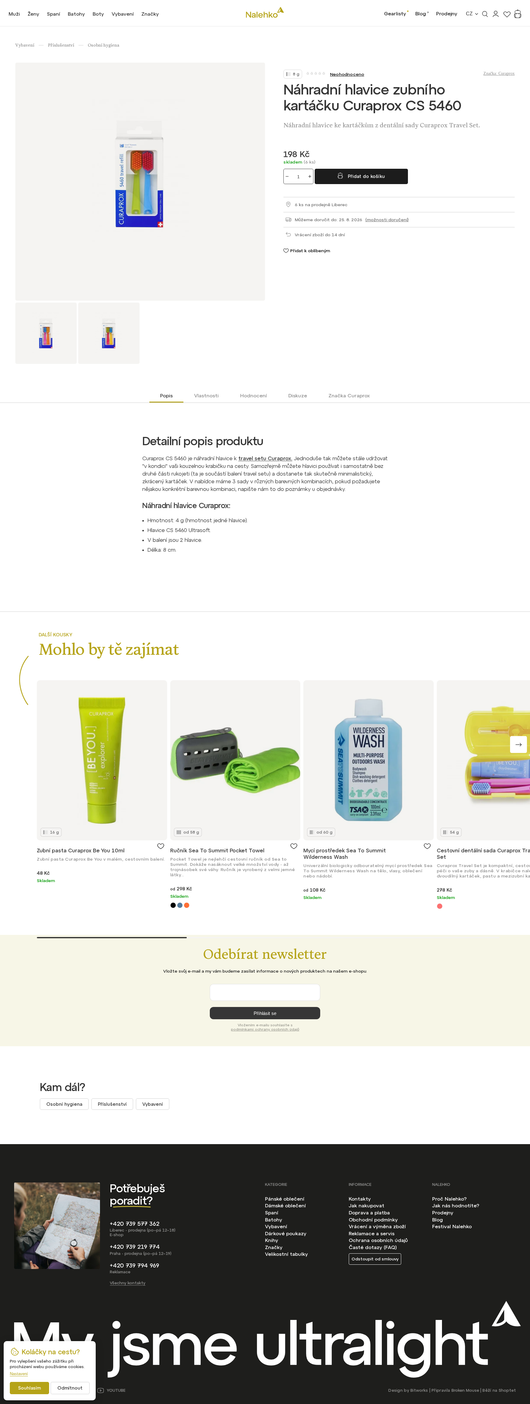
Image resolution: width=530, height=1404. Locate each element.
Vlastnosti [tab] (206, 395)
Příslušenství (112, 1104)
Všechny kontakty (127, 1283)
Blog (420, 13)
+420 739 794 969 (134, 1265)
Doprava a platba (369, 1212)
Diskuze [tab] (297, 395)
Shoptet (507, 1390)
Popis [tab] (166, 395)
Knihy (271, 1240)
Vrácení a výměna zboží (377, 1226)
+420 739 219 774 (135, 1247)
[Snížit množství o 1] (287, 176)
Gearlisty (395, 13)
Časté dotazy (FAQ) (373, 1247)
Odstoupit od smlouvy (374, 1258)
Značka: (499, 73)
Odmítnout (70, 1387)
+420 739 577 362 (134, 1224)
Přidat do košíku (366, 176)
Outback (187, 905)
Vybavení (152, 1104)
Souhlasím (29, 1387)
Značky (273, 1247)
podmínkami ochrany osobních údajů (265, 1029)
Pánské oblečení (284, 1199)
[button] (518, 744)
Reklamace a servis (371, 1233)
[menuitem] (14, 14)
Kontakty (360, 1199)
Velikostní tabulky (286, 1254)
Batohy (273, 1219)
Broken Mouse (465, 1390)
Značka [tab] (349, 395)
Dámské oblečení (285, 1205)
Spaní (271, 1212)
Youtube (116, 1390)
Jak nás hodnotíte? (455, 1205)
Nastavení (19, 1373)
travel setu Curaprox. (265, 458)
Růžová (440, 906)
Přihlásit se (265, 1013)
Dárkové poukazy (285, 1233)
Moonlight (180, 905)
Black (173, 905)
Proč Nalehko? (449, 1199)
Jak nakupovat (366, 1205)
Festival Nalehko (452, 1226)
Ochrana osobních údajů (378, 1240)
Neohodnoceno (347, 74)
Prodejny (446, 13)
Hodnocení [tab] (253, 395)
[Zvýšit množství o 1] (310, 176)
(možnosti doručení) (387, 219)
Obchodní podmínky (373, 1219)
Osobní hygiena (64, 1104)
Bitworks (419, 1390)
